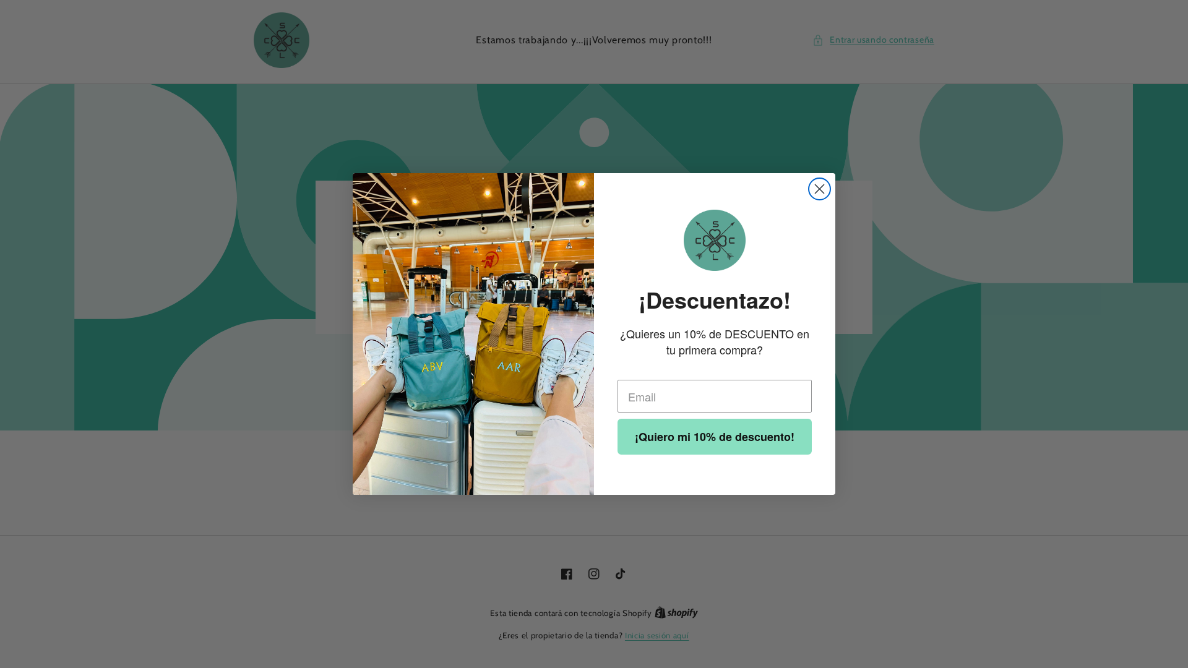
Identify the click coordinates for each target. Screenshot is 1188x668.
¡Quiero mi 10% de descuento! (714, 437)
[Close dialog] (819, 189)
